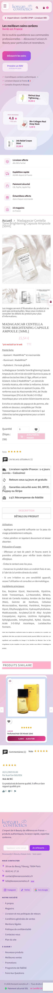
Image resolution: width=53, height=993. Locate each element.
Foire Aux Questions (14, 973)
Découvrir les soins (16, 55)
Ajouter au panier (33, 436)
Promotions (10, 962)
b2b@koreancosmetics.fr (17, 881)
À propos (9, 903)
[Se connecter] (51, 301)
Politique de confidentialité (18, 929)
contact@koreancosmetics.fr (19, 876)
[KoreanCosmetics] (22, 7)
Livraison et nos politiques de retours (22, 913)
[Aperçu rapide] (10, 681)
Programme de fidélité (15, 967)
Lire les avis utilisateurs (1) (20, 459)
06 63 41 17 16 (12, 871)
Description (26, 510)
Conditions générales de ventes (20, 918)
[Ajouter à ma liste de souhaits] (36, 429)
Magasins (9, 908)
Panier (47, 8)
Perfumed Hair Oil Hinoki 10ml (20, 733)
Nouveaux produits (14, 952)
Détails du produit (26, 516)
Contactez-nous (12, 934)
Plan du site (10, 939)
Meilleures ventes (13, 957)
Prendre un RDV (15, 67)
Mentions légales (13, 924)
